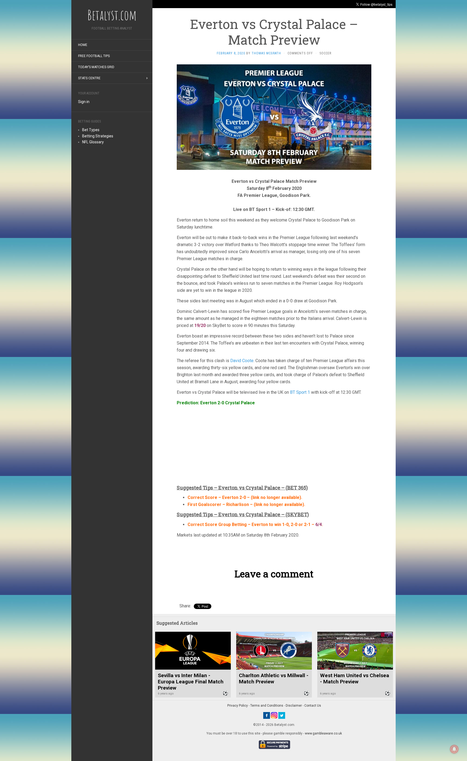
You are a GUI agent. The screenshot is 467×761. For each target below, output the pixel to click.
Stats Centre (89, 78)
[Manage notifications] (454, 749)
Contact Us (312, 705)
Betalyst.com (111, 15)
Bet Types (90, 130)
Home (82, 45)
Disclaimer (294, 705)
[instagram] (274, 715)
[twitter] (281, 715)
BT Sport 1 (300, 392)
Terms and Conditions (266, 705)
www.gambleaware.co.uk (323, 733)
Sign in (83, 102)
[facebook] (266, 715)
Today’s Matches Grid (96, 67)
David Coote (241, 360)
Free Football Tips (94, 56)
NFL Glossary (93, 142)
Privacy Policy (237, 705)
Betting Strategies (97, 136)
